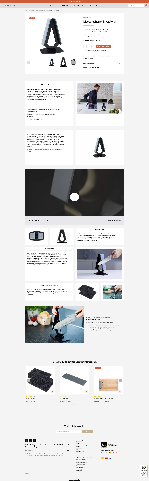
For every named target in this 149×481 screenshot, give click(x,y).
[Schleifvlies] (40, 380)
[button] (44, 69)
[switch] (143, 475)
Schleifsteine (43, 92)
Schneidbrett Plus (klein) (104, 398)
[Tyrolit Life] (12, 6)
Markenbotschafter (81, 451)
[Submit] (68, 450)
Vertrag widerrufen (80, 464)
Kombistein (64, 398)
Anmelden (88, 431)
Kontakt (78, 446)
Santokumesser (48, 134)
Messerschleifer (38, 99)
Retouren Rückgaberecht (82, 462)
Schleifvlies (45, 291)
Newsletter (78, 453)
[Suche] (142, 5)
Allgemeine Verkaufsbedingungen (84, 457)
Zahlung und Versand (81, 460)
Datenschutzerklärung (81, 444)
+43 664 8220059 (80, 467)
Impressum (79, 441)
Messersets (79, 470)
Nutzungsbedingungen (81, 459)
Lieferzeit (95, 50)
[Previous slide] (28, 62)
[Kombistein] (74, 380)
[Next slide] (74, 62)
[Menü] (146, 466)
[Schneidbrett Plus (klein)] (108, 380)
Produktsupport (80, 469)
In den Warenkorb (103, 46)
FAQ (77, 465)
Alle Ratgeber (79, 448)
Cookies (78, 443)
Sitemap (78, 449)
